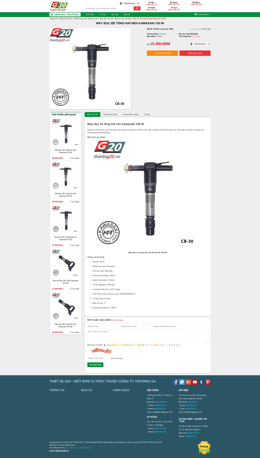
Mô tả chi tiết (92, 114)
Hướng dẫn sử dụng (131, 114)
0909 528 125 (151, 10)
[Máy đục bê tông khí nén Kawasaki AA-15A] (65, 319)
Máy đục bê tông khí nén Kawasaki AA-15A (65, 325)
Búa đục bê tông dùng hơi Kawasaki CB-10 (66, 238)
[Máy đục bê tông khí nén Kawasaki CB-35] (65, 145)
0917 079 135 (174, 5)
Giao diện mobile (59, 451)
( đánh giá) (206, 29)
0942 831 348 (196, 5)
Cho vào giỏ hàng (162, 53)
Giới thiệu (90, 14)
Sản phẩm (203, 14)
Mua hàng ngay (195, 53)
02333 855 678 (174, 10)
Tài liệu (147, 114)
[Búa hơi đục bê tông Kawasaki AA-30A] (65, 276)
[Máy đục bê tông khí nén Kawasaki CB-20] (65, 189)
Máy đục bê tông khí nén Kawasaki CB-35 (65, 151)
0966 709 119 (151, 5)
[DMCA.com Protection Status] (204, 454)
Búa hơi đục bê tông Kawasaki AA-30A (65, 282)
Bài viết (115, 14)
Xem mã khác (116, 359)
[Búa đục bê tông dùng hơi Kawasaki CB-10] (65, 233)
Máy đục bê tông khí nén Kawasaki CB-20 (65, 195)
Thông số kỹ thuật (110, 114)
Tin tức (103, 14)
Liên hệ (127, 14)
